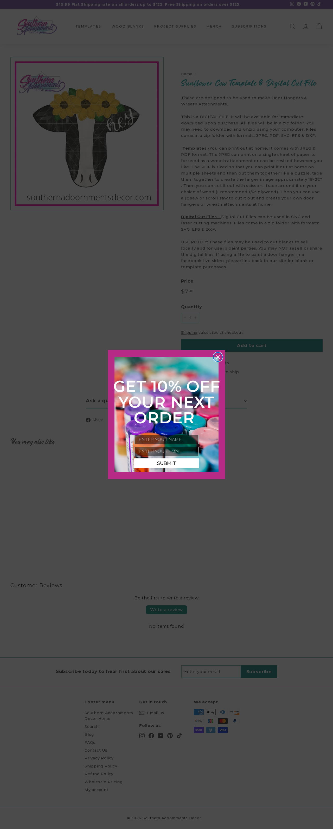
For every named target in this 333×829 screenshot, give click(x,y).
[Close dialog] (217, 357)
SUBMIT (166, 463)
